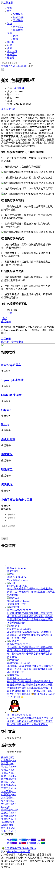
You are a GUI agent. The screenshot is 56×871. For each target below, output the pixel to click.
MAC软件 (18, 17)
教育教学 (8, 785)
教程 (15, 36)
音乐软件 (8, 804)
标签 (9, 45)
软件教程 (8, 800)
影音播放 (8, 815)
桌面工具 (8, 773)
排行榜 (10, 42)
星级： (10, 100)
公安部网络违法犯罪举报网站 (20, 848)
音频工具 (8, 831)
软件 (9, 11)
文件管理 (8, 797)
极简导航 (12, 54)
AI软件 (7, 825)
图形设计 (8, 782)
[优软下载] (7, 2)
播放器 (7, 757)
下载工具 (8, 788)
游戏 (9, 23)
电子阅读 (8, 794)
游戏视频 (18, 29)
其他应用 (8, 791)
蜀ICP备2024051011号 (18, 851)
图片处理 (8, 779)
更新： (10, 104)
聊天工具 (8, 769)
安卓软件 (18, 20)
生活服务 (6, 321)
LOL (5, 806)
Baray (5, 424)
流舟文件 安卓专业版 (12, 341)
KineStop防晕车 (11, 364)
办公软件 (8, 760)
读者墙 (10, 57)
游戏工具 (8, 776)
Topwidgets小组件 (12, 380)
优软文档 (12, 51)
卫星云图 (6, 338)
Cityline (6, 409)
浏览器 (7, 763)
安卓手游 (9, 809)
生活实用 (23, 66)
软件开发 (8, 828)
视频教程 (8, 822)
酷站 (15, 39)
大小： (10, 91)
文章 (9, 33)
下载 (9, 313)
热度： (10, 97)
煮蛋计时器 (8, 439)
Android (15, 66)
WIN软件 (18, 14)
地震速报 (7, 454)
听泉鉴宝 (7, 469)
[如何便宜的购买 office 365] (28, 70)
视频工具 (8, 766)
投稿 (9, 48)
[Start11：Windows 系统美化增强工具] (28, 345)
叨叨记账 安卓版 (11, 395)
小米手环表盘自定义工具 (16, 499)
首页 (9, 8)
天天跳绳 (7, 484)
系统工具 (8, 812)
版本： (10, 94)
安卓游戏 (18, 26)
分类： (10, 88)
